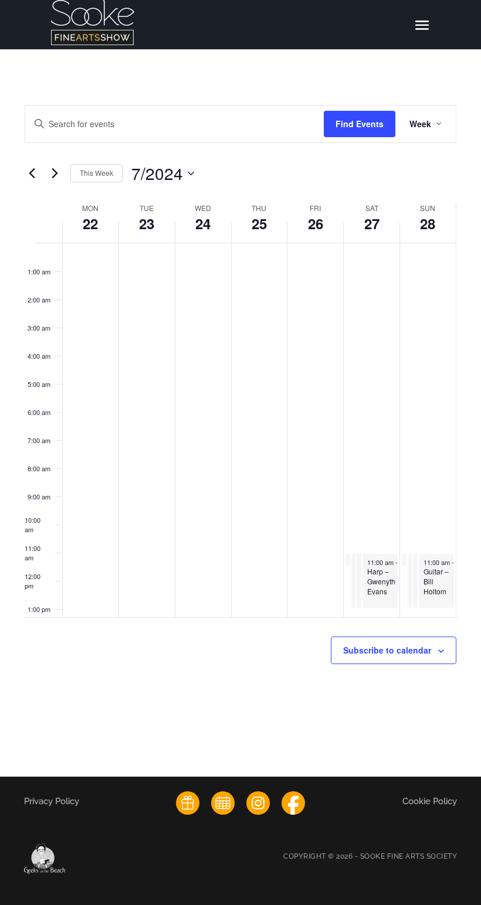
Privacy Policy (53, 801)
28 (427, 223)
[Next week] (55, 173)
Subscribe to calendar (387, 650)
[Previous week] (32, 173)
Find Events (360, 124)
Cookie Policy (429, 801)
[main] (240, 413)
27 (372, 223)
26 (315, 223)
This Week (96, 173)
